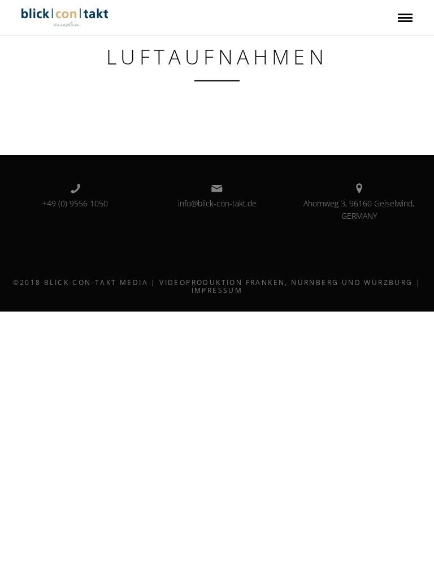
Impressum (217, 290)
